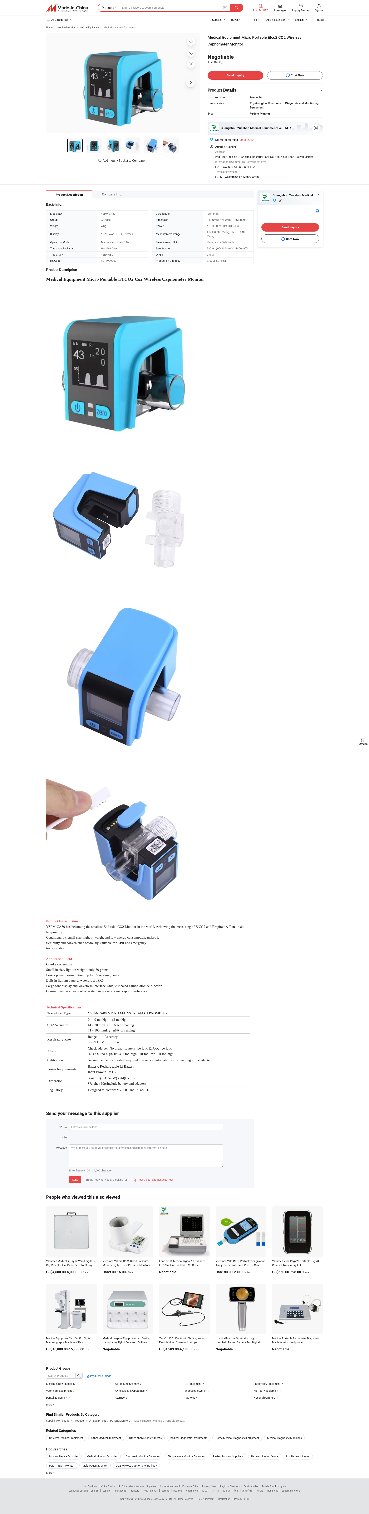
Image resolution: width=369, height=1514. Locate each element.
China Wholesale (169, 1486)
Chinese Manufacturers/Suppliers (138, 1486)
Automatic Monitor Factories (143, 1456)
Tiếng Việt (272, 1490)
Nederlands (192, 1490)
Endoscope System (195, 1390)
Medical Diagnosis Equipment (119, 27)
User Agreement (206, 1498)
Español (107, 1490)
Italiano (165, 1490)
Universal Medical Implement (66, 1438)
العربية (205, 1490)
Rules (320, 20)
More (49, 1472)
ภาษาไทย (247, 1490)
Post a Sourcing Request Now (153, 1179)
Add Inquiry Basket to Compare (124, 160)
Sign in (319, 10)
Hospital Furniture (264, 1397)
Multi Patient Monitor (95, 1465)
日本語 (226, 1490)
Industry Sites (209, 1486)
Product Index (251, 1486)
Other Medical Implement (106, 1438)
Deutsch (177, 1490)
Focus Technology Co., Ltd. (159, 1498)
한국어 (215, 1490)
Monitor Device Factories (64, 1456)
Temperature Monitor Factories (186, 1456)
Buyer (234, 20)
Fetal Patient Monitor (61, 1465)
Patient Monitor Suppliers (228, 1456)
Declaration (224, 1498)
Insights (282, 1486)
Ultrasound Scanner (127, 1384)
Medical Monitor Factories (102, 1456)
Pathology (190, 1397)
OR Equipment (193, 1384)
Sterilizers (121, 1397)
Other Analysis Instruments (145, 1438)
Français (134, 1490)
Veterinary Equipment (59, 1390)
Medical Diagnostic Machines (284, 1438)
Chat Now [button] (297, 75)
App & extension (276, 20)
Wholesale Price (190, 1486)
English (95, 1490)
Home (49, 27)
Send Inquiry (235, 75)
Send (75, 1179)
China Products (109, 1486)
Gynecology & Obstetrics (130, 1390)
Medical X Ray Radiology (60, 1384)
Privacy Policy (241, 1498)
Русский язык (150, 1490)
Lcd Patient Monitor (298, 1456)
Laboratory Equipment (267, 1384)
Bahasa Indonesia (291, 1490)
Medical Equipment (90, 27)
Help (254, 20)
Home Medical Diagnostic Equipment (237, 1438)
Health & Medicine (66, 27)
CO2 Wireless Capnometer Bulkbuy (136, 1465)
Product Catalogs (100, 1376)
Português (120, 1490)
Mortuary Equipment (266, 1390)
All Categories (59, 20)
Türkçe (259, 1490)
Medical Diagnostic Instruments (188, 1438)
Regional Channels (230, 1486)
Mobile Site (267, 1486)
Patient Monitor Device (264, 1456)
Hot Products (90, 1486)
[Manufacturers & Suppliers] (67, 8)
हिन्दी (236, 1490)
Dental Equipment (56, 1397)
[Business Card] (317, 211)
